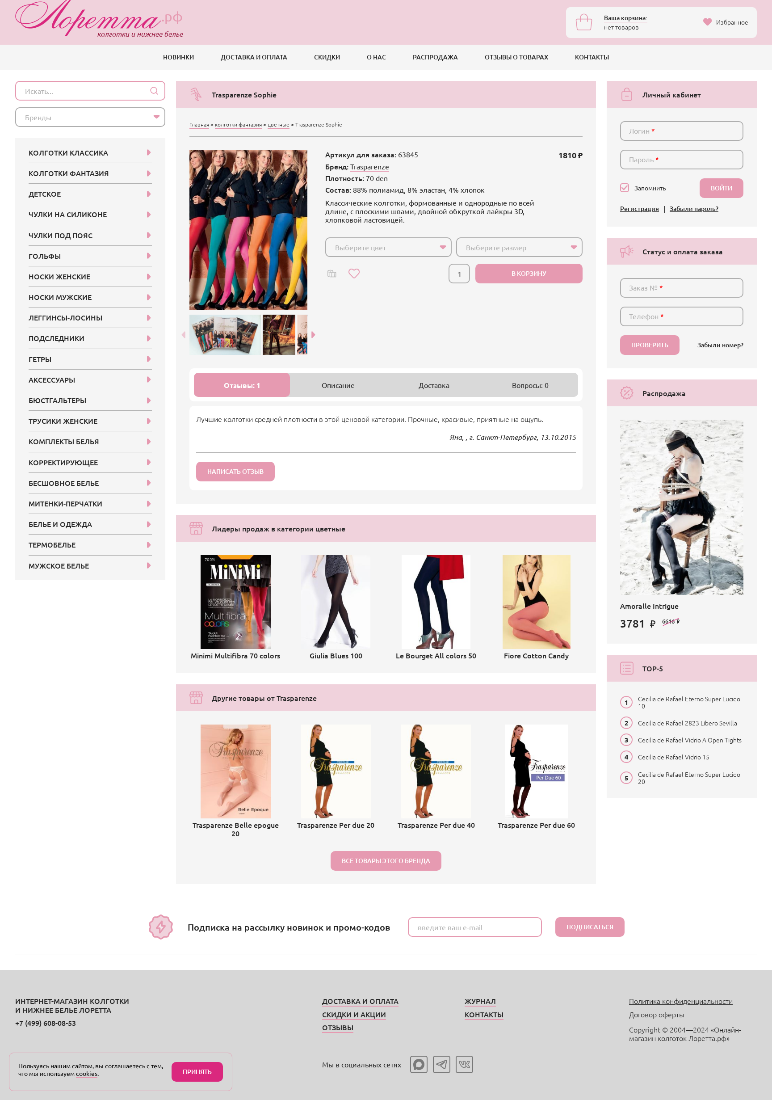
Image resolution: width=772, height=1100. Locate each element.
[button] (313, 334)
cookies (86, 1073)
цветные (279, 124)
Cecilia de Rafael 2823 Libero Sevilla (687, 722)
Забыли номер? (720, 345)
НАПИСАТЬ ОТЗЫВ (235, 471)
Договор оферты (656, 1014)
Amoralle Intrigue (649, 606)
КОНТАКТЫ (592, 57)
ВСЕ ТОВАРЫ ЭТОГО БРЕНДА (386, 860)
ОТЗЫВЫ (337, 1027)
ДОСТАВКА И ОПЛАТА (254, 57)
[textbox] (380, 247)
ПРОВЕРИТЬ (649, 345)
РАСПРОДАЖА (435, 57)
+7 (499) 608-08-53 (45, 1023)
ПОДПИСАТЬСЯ (589, 927)
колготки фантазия (238, 124)
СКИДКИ (327, 57)
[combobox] (388, 247)
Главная (199, 124)
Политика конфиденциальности (681, 1001)
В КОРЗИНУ (529, 273)
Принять (197, 1071)
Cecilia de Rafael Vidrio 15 (673, 756)
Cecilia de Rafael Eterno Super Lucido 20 (689, 778)
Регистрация (639, 209)
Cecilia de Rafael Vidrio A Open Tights (690, 739)
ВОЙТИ (721, 188)
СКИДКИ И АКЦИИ (354, 1014)
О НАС (376, 57)
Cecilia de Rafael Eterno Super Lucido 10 (689, 702)
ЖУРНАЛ (480, 1001)
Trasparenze (369, 166)
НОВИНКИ (178, 57)
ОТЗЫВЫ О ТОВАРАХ (516, 57)
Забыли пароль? (694, 209)
